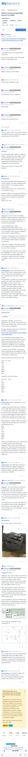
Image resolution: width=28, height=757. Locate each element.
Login (10, 725)
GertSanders (6, 48)
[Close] (25, 691)
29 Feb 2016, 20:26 (16, 130)
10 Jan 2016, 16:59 (10, 92)
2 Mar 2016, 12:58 (16, 518)
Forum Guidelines (19, 747)
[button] (2, 754)
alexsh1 (5, 130)
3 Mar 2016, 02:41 (16, 671)
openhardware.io (7, 34)
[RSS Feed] (19, 25)
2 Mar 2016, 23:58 (17, 651)
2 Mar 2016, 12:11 (15, 400)
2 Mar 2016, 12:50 (10, 484)
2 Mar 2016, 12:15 (16, 462)
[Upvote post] (19, 44)
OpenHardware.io (5, 18)
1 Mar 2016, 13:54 (10, 149)
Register (5, 725)
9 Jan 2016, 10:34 (10, 69)
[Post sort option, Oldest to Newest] (3, 30)
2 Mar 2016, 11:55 (10, 310)
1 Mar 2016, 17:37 (10, 213)
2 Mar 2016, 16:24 (10, 570)
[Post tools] (25, 44)
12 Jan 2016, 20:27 (10, 116)
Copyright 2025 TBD (8, 747)
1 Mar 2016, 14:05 (16, 176)
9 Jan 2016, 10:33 (10, 50)
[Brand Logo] (10, 3)
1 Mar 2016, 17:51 (15, 268)
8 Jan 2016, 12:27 (10, 36)
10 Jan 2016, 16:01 (15, 79)
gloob (4, 79)
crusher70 (5, 651)
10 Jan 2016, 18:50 (10, 104)
